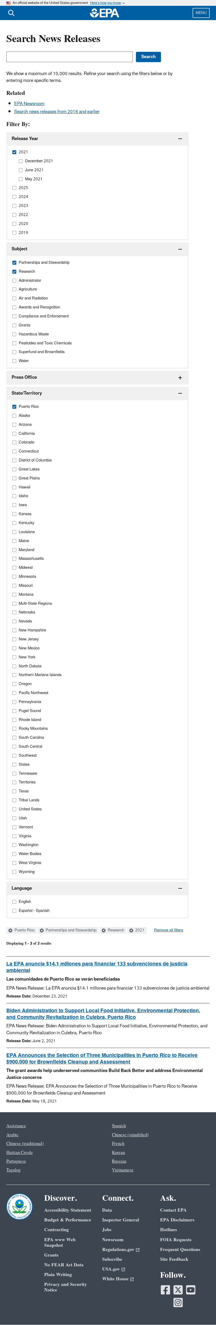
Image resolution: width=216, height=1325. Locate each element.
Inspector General (120, 1220)
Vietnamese (123, 1170)
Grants (51, 1255)
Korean (118, 1152)
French (118, 1143)
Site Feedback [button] (174, 1259)
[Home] (104, 13)
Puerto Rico (24, 930)
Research (115, 930)
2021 (139, 930)
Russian (119, 1161)
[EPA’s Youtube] (190, 1290)
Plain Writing (58, 1274)
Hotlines (168, 1229)
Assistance (16, 1126)
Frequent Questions (180, 1249)
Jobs (106, 1229)
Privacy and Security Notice (65, 1287)
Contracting (56, 1229)
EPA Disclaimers (177, 1220)
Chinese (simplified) (130, 1135)
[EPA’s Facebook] (165, 1290)
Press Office (24, 377)
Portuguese (16, 1161)
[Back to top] (201, 1310)
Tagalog (13, 1170)
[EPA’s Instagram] (178, 1302)
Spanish (119, 1126)
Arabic (12, 1135)
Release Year (25, 139)
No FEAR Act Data (64, 1265)
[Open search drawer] (11, 13)
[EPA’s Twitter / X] (178, 1290)
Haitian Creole (19, 1152)
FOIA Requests (176, 1240)
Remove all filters (168, 930)
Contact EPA (173, 1210)
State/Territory (27, 393)
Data (107, 1210)
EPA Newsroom (29, 104)
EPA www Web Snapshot (60, 1242)
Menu (201, 13)
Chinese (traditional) (25, 1143)
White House (115, 1279)
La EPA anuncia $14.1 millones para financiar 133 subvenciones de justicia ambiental (97, 967)
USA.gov (111, 1269)
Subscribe (112, 1259)
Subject (19, 249)
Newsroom (113, 1240)
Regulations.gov (118, 1249)
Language (22, 888)
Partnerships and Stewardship (70, 930)
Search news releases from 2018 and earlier (57, 112)
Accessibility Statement (67, 1210)
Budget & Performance (67, 1220)
